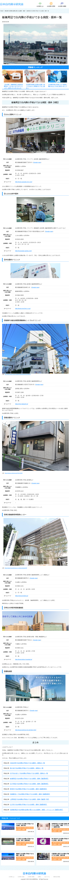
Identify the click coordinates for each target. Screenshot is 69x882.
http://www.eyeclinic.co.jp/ (22, 308)
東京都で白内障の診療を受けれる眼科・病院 (15, 10)
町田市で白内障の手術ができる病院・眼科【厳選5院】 (28, 789)
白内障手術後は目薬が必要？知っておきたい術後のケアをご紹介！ (35, 86)
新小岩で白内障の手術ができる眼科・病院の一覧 (26, 768)
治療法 (39, 876)
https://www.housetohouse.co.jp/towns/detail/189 (16, 568)
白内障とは (11, 876)
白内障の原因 (21, 876)
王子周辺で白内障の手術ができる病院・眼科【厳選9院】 (29, 784)
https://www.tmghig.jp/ (21, 596)
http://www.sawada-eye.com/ (23, 182)
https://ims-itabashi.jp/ (21, 404)
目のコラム (47, 876)
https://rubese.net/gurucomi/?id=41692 (13, 473)
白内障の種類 (31, 876)
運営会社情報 (56, 876)
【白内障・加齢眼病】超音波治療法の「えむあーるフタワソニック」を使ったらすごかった (13, 86)
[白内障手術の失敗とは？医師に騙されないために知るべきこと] (57, 77)
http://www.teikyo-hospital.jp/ (23, 659)
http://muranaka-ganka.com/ (23, 251)
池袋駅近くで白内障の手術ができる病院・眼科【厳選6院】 (30, 794)
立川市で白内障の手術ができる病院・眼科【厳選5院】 (28, 804)
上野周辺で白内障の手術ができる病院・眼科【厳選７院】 (29, 799)
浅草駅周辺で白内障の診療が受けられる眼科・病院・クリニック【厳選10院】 (36, 810)
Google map (37, 162)
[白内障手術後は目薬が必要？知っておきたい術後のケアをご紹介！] (35, 77)
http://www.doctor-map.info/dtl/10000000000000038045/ (18, 374)
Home (1, 10)
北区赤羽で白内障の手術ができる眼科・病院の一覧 (27, 763)
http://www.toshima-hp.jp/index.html (25, 730)
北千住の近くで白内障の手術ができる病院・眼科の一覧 (29, 773)
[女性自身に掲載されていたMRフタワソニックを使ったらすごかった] (13, 77)
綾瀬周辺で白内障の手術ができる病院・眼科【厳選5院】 (29, 778)
